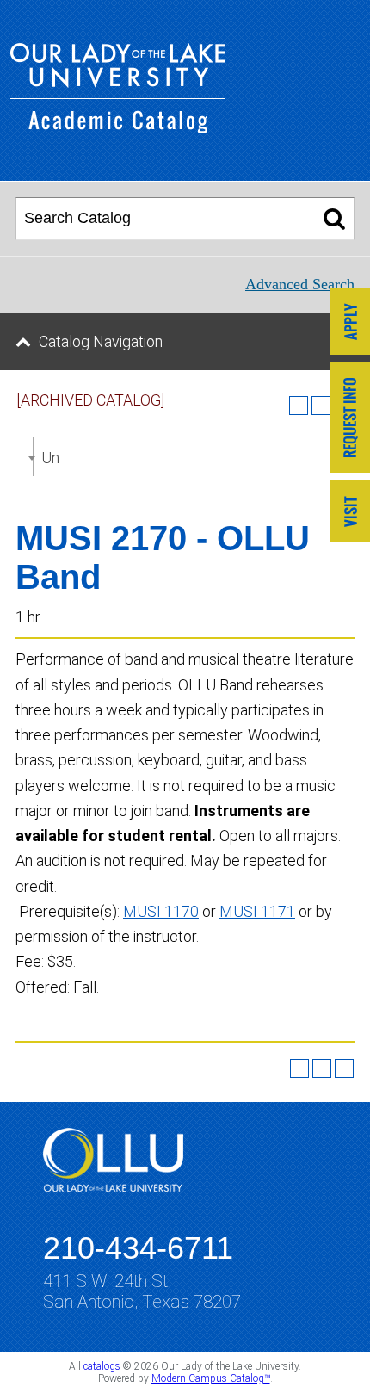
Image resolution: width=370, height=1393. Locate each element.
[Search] (334, 218)
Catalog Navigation (101, 341)
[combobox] (33, 456)
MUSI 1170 (161, 911)
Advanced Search (300, 284)
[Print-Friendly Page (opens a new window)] (321, 1068)
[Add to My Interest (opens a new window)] (298, 405)
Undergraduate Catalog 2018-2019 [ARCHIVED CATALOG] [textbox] (50, 458)
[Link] (350, 323)
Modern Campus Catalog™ (210, 1378)
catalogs (101, 1366)
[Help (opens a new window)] (344, 1068)
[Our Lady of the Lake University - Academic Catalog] (117, 128)
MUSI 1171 (257, 911)
